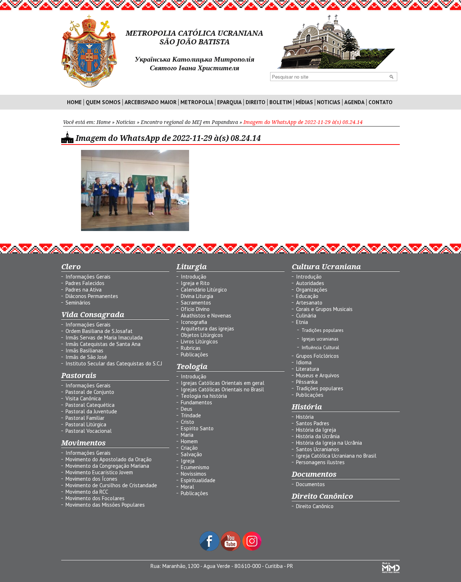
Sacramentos (196, 302)
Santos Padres (312, 423)
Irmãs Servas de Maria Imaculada (104, 337)
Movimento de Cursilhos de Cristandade (111, 485)
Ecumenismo (195, 467)
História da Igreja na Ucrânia (329, 442)
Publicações (194, 354)
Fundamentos (196, 402)
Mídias (304, 102)
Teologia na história (204, 395)
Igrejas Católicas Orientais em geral (222, 382)
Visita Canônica (83, 398)
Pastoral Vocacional (89, 430)
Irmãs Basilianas (84, 350)
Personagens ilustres (320, 462)
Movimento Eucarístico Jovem (99, 472)
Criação (189, 447)
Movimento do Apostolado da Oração (109, 459)
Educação (307, 296)
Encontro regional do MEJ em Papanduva (189, 122)
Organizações (311, 289)
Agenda (354, 102)
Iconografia (194, 322)
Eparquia (229, 102)
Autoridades (310, 283)
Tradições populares (322, 330)
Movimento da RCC (87, 491)
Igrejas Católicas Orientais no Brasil (222, 389)
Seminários (78, 302)
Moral (187, 486)
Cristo (187, 421)
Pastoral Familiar (85, 417)
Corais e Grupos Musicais (324, 309)
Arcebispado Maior (150, 102)
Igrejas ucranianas (320, 339)
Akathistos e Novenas (206, 315)
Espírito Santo (197, 428)
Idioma (304, 362)
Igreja (187, 460)
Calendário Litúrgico (204, 289)
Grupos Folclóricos (317, 355)
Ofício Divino (195, 309)
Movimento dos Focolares (95, 498)
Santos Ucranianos (317, 449)
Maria (187, 434)
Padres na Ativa (84, 289)
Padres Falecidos (85, 283)
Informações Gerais (88, 276)
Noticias (328, 102)
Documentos (310, 484)
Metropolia (196, 102)
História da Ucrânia (318, 436)
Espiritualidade (198, 480)
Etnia (302, 322)
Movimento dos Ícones (91, 478)
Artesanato (309, 302)
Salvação (191, 454)
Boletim (280, 102)
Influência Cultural (320, 347)
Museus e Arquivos (317, 375)
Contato (380, 102)
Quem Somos (103, 102)
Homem (189, 441)
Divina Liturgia (197, 296)
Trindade (191, 415)
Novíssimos (193, 473)
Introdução (193, 276)
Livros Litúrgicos (199, 341)
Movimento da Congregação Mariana (107, 465)
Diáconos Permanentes (92, 296)
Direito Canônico (315, 506)
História (305, 416)
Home (74, 102)
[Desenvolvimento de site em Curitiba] (391, 571)
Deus (186, 408)
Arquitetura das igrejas (207, 328)
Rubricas (191, 348)
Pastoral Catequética (90, 404)
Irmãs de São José (86, 357)
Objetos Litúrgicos (202, 335)
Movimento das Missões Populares (105, 504)
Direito (255, 102)
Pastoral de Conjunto (90, 391)
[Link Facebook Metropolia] (210, 549)
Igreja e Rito (195, 283)
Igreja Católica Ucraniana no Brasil (336, 455)
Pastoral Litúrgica (86, 424)
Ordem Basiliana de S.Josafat (99, 331)
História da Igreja (316, 429)
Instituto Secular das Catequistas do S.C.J (114, 363)
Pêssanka (307, 381)
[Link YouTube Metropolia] (231, 549)
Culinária (306, 315)
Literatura (307, 368)
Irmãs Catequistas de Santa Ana (103, 344)
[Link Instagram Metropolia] (252, 549)
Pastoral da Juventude (91, 411)
